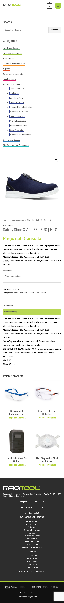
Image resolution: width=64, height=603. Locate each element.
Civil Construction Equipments (16, 145)
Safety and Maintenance (14, 63)
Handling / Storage (11, 48)
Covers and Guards (11, 140)
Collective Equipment (12, 53)
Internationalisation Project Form (32, 593)
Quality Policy (32, 564)
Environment (8, 58)
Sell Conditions (32, 556)
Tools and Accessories (13, 74)
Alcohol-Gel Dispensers (20, 134)
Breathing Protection (19, 111)
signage (6, 69)
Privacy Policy (32, 559)
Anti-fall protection (18, 121)
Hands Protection (17, 116)
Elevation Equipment (19, 125)
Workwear (14, 93)
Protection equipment (12, 84)
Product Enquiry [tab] (10, 311)
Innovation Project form (28, 597)
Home (5, 220)
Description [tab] (8, 305)
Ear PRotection (16, 98)
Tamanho (7, 270)
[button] (56, 160)
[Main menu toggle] (58, 6)
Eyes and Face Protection (21, 107)
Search (54, 29)
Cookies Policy (32, 562)
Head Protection (17, 102)
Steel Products (9, 79)
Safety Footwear (17, 88)
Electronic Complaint (32, 567)
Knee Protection (17, 130)
